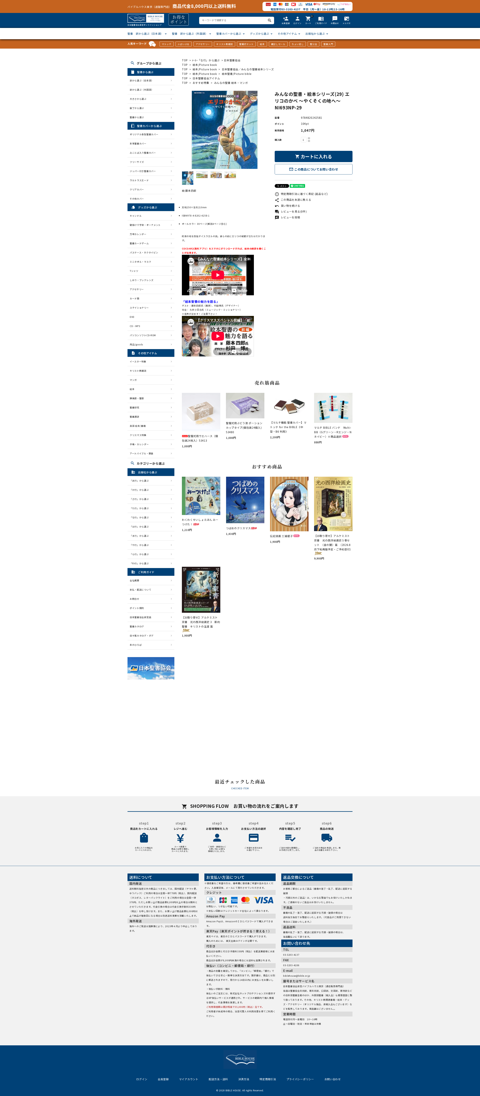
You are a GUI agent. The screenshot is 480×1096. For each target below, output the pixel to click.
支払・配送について (140, 589)
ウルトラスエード (139, 180)
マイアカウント (188, 1079)
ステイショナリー (139, 307)
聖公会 (313, 44)
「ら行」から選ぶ (140, 554)
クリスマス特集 (138, 435)
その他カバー (137, 198)
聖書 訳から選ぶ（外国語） (190, 33)
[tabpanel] (224, 130)
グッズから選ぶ (259, 33)
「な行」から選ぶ (140, 517)
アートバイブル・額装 (141, 453)
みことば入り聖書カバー (143, 152)
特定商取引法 (268, 1079)
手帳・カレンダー (139, 444)
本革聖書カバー (138, 143)
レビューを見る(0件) (291, 211)
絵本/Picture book (205, 65)
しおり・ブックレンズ (142, 280)
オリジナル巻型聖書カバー (144, 134)
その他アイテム (287, 33)
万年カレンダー (138, 234)
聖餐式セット (246, 44)
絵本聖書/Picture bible (237, 74)
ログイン (141, 1079)
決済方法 (243, 1079)
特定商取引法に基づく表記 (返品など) (301, 194)
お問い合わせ (332, 1079)
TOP (185, 60)
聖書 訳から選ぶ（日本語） (145, 33)
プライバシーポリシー (300, 1079)
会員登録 (163, 1079)
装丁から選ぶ (137, 108)
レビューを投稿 (287, 217)
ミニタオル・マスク (140, 261)
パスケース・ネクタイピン (144, 252)
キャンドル (136, 215)
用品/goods (136, 344)
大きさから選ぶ (138, 98)
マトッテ (166, 44)
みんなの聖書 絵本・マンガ (231, 83)
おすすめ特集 (201, 83)
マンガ (133, 379)
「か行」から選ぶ (140, 489)
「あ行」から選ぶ (140, 480)
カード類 (134, 298)
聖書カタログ (137, 626)
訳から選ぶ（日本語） (142, 80)
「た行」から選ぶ (140, 508)
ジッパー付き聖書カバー (143, 171)
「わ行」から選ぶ (140, 563)
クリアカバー (137, 189)
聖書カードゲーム (139, 243)
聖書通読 (134, 416)
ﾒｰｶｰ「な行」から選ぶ (206, 60)
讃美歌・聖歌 (137, 398)
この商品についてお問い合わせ (313, 169)
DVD (132, 316)
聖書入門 (328, 44)
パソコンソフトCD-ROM (143, 335)
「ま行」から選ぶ (140, 535)
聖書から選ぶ (137, 117)
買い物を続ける (287, 205)
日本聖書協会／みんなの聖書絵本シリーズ (248, 69)
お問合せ (134, 598)
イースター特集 (138, 361)
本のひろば (136, 644)
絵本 (262, 44)
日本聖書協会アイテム (206, 78)
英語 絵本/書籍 (138, 425)
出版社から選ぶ (315, 33)
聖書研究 (134, 407)
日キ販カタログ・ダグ (142, 635)
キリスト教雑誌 (224, 44)
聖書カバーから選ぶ (228, 33)
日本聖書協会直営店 (140, 617)
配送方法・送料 (218, 1079)
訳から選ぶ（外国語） (142, 89)
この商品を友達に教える (293, 199)
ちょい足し (298, 44)
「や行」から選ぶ (140, 544)
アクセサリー (203, 44)
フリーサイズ (137, 161)
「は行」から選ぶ (140, 526)
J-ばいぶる (183, 44)
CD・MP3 (135, 326)
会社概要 (134, 580)
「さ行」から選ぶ (140, 499)
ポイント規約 (137, 608)
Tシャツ (134, 270)
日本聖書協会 (232, 60)
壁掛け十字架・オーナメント (145, 224)
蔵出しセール (278, 44)
